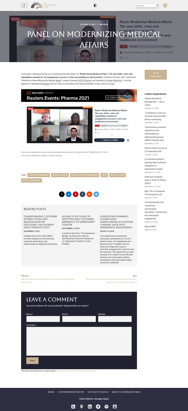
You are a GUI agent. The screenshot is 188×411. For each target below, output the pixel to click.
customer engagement (39, 175)
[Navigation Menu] (24, 5)
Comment (31, 325)
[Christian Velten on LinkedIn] (90, 406)
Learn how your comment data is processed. (77, 371)
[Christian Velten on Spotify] (106, 406)
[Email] (96, 194)
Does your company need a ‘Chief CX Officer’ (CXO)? (155, 180)
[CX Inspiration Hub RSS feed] (73, 406)
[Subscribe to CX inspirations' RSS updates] (165, 5)
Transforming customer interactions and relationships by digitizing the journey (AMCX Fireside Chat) (40, 222)
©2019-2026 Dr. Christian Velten (94, 399)
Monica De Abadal (46, 80)
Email (65, 314)
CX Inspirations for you (71, 392)
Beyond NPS (150, 226)
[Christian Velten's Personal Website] (81, 406)
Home (51, 392)
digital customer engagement (84, 175)
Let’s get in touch (98, 392)
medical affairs (117, 175)
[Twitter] (62, 194)
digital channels (60, 175)
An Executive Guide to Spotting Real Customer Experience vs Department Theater (78, 220)
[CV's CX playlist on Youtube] (115, 406)
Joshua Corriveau (70, 80)
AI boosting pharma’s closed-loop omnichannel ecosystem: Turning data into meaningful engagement (116, 222)
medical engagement (31, 180)
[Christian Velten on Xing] (98, 406)
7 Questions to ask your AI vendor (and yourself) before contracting (155, 116)
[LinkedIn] (68, 194)
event (104, 175)
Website (101, 314)
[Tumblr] (82, 194)
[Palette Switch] (95, 5)
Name (29, 314)
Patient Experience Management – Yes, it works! (154, 101)
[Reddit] (89, 194)
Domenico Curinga (104, 80)
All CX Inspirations (156, 75)
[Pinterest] (75, 194)
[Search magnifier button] (157, 5)
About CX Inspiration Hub (126, 392)
